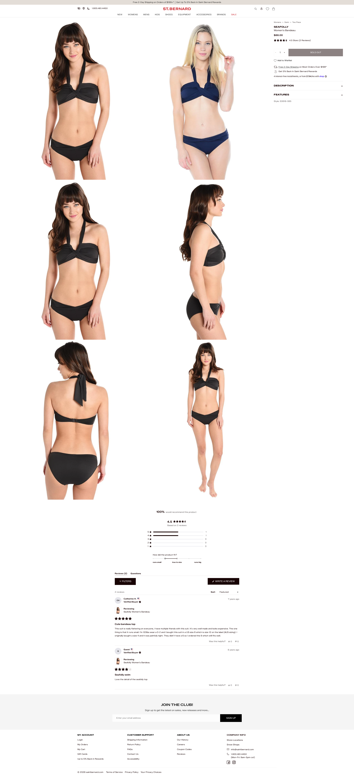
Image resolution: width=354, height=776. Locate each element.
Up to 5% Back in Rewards (90, 759)
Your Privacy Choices (151, 772)
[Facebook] (228, 762)
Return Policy (133, 744)
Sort (213, 592)
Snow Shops (233, 744)
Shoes (169, 14)
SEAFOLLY (281, 27)
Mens (146, 14)
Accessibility (133, 759)
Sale (234, 14)
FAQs (130, 749)
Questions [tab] (136, 574)
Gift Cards (82, 754)
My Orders (82, 744)
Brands (221, 14)
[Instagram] (234, 762)
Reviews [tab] (121, 574)
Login (80, 740)
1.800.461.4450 (239, 754)
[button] (292, 40)
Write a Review (227, 582)
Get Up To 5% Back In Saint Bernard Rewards (198, 2)
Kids (157, 14)
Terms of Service (114, 772)
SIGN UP (231, 718)
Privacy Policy (131, 772)
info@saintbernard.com (242, 749)
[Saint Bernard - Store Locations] (83, 8)
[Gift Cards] (78, 8)
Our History (182, 740)
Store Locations (235, 740)
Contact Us (132, 754)
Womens (133, 14)
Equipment (184, 14)
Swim (286, 22)
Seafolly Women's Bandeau (137, 612)
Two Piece (296, 22)
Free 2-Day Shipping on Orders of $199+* (153, 2)
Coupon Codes (184, 749)
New (119, 14)
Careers (181, 744)
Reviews (181, 754)
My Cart (81, 749)
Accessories (203, 14)
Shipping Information (137, 740)
